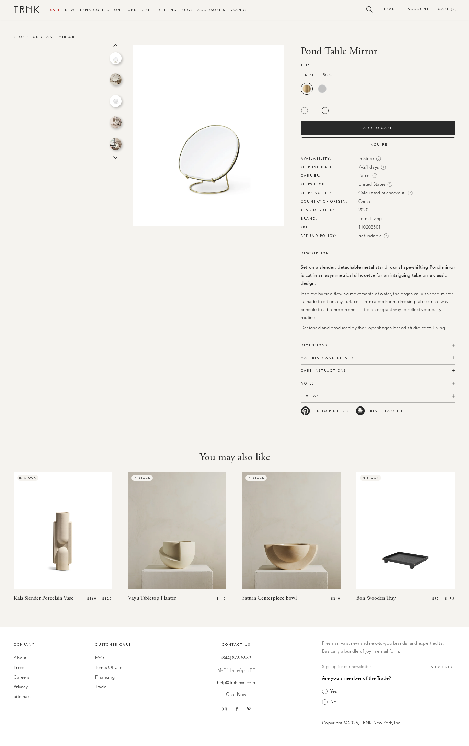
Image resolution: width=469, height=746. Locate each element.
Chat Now (236, 694)
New (70, 10)
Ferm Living (370, 219)
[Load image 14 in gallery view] (116, 144)
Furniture (137, 10)
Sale (55, 10)
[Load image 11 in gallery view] (116, 79)
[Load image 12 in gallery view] (116, 101)
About (20, 658)
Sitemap (22, 697)
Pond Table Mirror (53, 37)
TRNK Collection (100, 10)
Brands (238, 10)
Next (115, 156)
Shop (19, 37)
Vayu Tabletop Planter (152, 598)
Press (19, 668)
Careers (22, 677)
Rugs (187, 10)
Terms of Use (109, 668)
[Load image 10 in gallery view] (116, 58)
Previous (115, 44)
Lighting (166, 10)
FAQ (99, 658)
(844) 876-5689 (236, 658)
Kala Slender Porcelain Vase (43, 598)
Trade (391, 9)
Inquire (378, 144)
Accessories (211, 10)
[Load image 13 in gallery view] (116, 122)
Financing (105, 677)
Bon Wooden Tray (376, 598)
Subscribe (443, 667)
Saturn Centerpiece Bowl (269, 598)
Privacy (21, 687)
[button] (369, 9)
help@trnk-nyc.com (236, 683)
